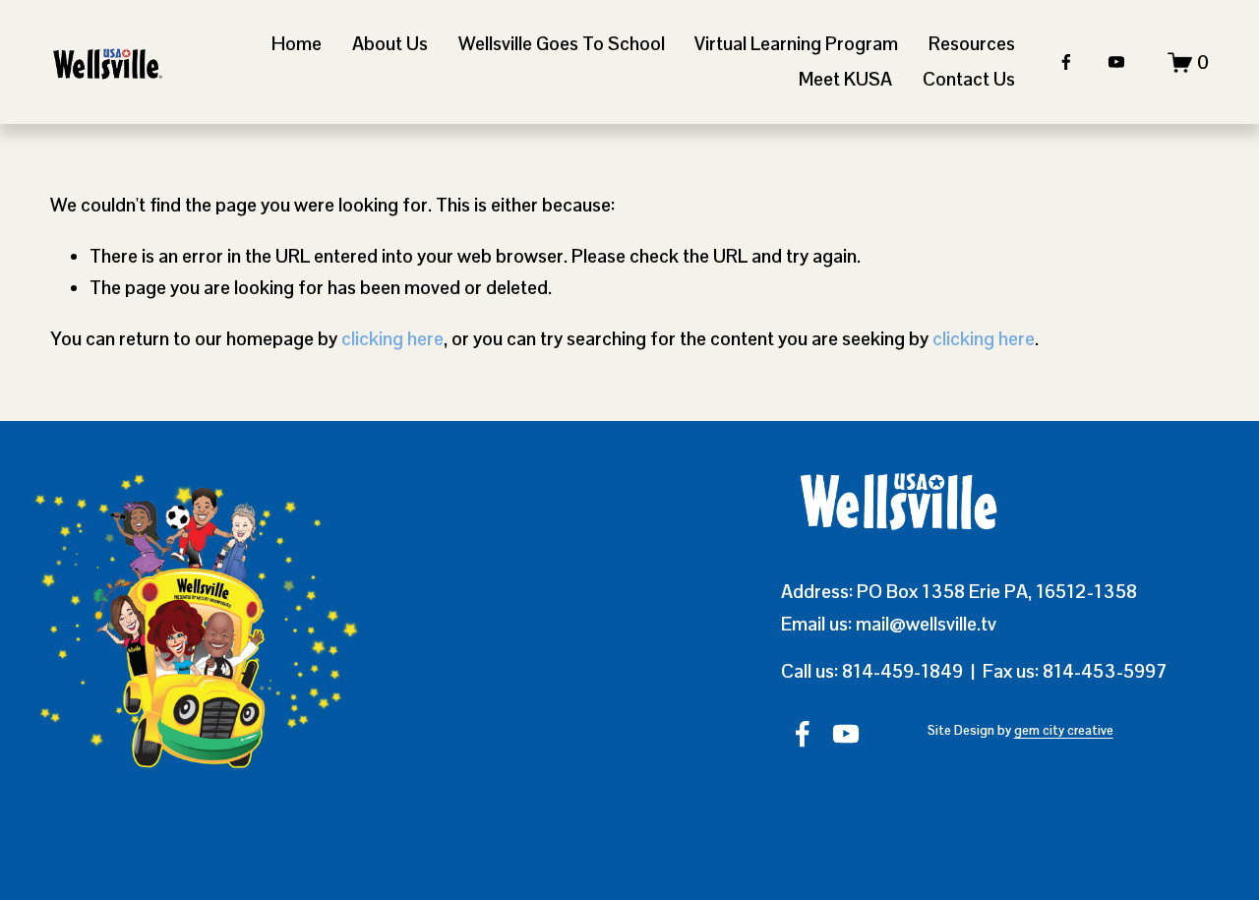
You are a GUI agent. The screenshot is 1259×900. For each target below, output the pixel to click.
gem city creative (1063, 730)
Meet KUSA (845, 79)
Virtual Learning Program (796, 43)
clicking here (392, 339)
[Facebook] (1066, 62)
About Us (390, 43)
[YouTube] (1116, 62)
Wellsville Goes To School (561, 43)
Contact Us (969, 79)
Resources (972, 43)
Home (296, 43)
